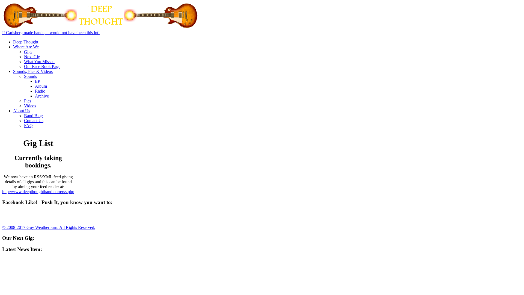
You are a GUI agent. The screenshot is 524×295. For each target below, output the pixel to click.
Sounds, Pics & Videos (33, 71)
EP (37, 81)
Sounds (30, 76)
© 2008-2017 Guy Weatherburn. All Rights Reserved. (48, 227)
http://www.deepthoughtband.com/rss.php (38, 191)
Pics (27, 101)
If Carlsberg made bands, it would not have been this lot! (51, 32)
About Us (21, 110)
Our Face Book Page (42, 66)
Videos (30, 106)
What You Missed (39, 61)
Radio (40, 91)
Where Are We (26, 47)
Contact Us (33, 120)
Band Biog (33, 115)
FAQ (28, 125)
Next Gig (32, 56)
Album (41, 86)
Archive (42, 96)
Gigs (28, 51)
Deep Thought (25, 42)
